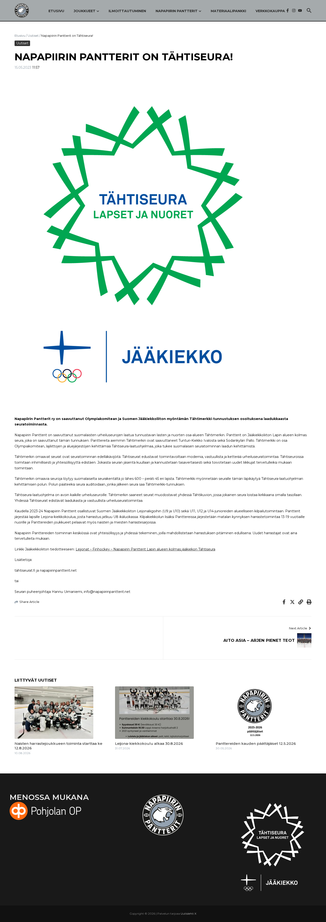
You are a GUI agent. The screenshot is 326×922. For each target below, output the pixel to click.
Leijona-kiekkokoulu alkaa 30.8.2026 (149, 743)
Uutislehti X (188, 913)
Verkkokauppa (270, 11)
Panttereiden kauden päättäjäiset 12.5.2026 (256, 743)
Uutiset (33, 35)
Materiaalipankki (228, 11)
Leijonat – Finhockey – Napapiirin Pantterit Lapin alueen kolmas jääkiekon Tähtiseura (145, 549)
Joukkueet (84, 11)
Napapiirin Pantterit (177, 11)
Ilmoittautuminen (127, 11)
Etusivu (56, 11)
